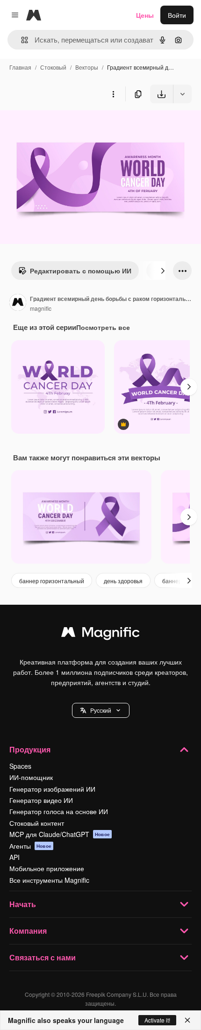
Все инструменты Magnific (49, 880)
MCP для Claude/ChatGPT (59, 834)
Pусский (100, 710)
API (14, 857)
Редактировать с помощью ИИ (80, 270)
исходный (63, 125)
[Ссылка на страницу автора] (17, 303)
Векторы (86, 67)
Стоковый (53, 67)
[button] (100, 710)
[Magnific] (100, 634)
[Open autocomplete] (21, 39)
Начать (22, 904)
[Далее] (162, 270)
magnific (40, 308)
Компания (28, 930)
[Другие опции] (113, 94)
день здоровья (123, 581)
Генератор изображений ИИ (52, 789)
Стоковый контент (36, 823)
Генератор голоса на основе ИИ (58, 811)
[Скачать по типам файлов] (182, 94)
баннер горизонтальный (51, 581)
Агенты (30, 846)
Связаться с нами (42, 957)
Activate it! (157, 1020)
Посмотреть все (103, 327)
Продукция (29, 749)
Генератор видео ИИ (41, 800)
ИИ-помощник (31, 777)
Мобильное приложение (46, 868)
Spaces (20, 766)
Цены (145, 15)
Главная (20, 67)
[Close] (187, 1020)
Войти (177, 15)
